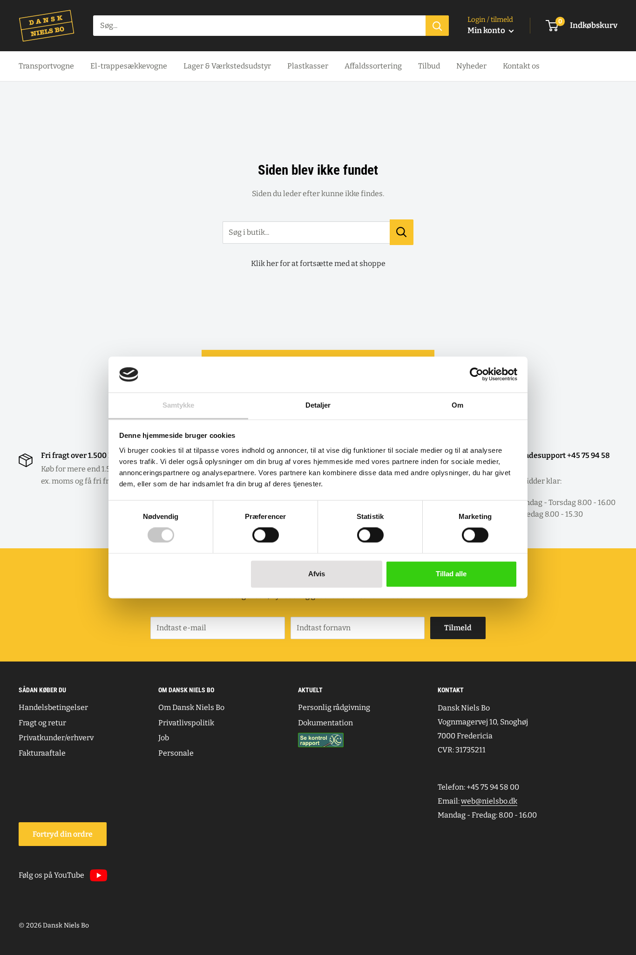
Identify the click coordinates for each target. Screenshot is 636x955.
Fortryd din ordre (63, 834)
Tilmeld (458, 627)
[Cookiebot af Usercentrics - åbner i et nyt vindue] (476, 375)
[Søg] (437, 25)
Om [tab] (457, 405)
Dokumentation (325, 722)
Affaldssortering (373, 65)
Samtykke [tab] (178, 405)
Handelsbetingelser (53, 707)
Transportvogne (46, 65)
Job (163, 737)
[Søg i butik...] (401, 232)
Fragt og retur (42, 722)
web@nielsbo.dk (489, 801)
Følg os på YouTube (51, 875)
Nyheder (471, 65)
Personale (176, 753)
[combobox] (259, 25)
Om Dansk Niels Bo (191, 707)
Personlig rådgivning (334, 707)
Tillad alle (451, 574)
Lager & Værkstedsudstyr (227, 65)
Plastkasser (307, 65)
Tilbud (429, 65)
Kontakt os (521, 65)
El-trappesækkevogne (128, 65)
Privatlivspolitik (186, 722)
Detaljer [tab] (318, 405)
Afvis (316, 574)
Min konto (487, 30)
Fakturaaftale (42, 753)
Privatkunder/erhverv (56, 737)
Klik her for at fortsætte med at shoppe (318, 263)
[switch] (265, 535)
